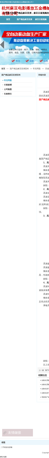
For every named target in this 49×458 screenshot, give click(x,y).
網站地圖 (3, 457)
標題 (3, 442)
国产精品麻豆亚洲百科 (19, 69)
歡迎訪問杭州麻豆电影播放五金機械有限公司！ (17, 2)
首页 (3, 69)
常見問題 (37, 69)
